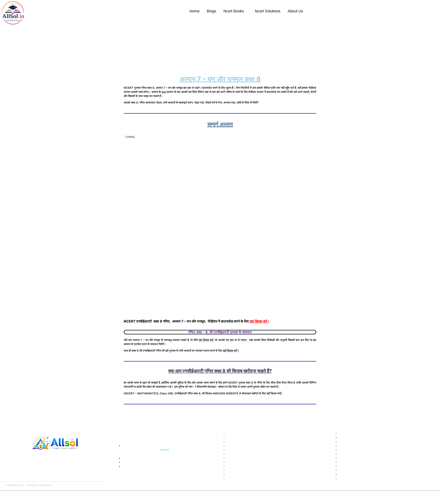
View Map (164, 450)
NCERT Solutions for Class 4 (357, 445)
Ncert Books (233, 11)
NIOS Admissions (238, 478)
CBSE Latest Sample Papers (245, 441)
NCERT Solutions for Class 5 (357, 449)
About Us (295, 11)
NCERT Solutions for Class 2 (357, 437)
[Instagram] (12, 477)
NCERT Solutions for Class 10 (358, 470)
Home (195, 11)
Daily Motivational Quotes (243, 449)
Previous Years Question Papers (247, 445)
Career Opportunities (240, 462)
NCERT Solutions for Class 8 (357, 462)
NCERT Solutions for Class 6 (357, 453)
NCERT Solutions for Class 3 (357, 441)
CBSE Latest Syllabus (241, 474)
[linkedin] (18, 477)
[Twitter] (6, 477)
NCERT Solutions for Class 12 (358, 478)
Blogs (211, 11)
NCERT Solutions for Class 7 (357, 458)
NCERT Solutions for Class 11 (358, 474)
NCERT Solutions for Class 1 (357, 433)
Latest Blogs (235, 453)
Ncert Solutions (267, 11)
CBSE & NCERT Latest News (245, 458)
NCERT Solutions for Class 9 (357, 466)
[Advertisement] (220, 48)
